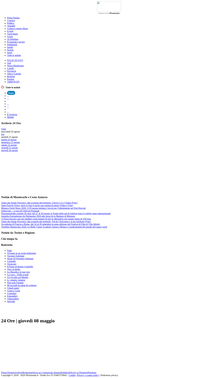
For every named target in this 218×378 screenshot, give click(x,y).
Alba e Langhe (14, 73)
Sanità (10, 47)
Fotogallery (12, 296)
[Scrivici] (8, 112)
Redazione (28, 372)
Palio (9, 250)
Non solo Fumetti (15, 282)
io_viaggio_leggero (16, 280)
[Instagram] (8, 98)
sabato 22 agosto (9, 145)
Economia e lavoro (16, 42)
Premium (92, 372)
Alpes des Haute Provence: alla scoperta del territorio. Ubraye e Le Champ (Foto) (39, 203)
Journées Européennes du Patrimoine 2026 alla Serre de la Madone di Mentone (38, 216)
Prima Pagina (13, 18)
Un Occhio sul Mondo (17, 277)
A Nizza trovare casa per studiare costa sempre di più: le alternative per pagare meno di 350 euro (46, 219)
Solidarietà (12, 44)
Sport (9, 52)
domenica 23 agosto (10, 142)
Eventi (10, 31)
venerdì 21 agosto (9, 147)
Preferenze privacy (109, 375)
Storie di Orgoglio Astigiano (20, 258)
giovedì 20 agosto (9, 150)
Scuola (10, 50)
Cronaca (11, 20)
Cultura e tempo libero (17, 28)
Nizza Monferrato (15, 65)
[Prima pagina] (2, 87)
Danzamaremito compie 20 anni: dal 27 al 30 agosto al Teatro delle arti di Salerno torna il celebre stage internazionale (56, 213)
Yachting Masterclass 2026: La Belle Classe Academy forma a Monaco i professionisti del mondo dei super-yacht (54, 227)
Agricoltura (12, 34)
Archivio (12, 114)
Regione (11, 76)
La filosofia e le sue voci (18, 272)
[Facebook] (8, 95)
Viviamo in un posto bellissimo (21, 253)
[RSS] (8, 106)
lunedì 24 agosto (9, 139)
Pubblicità (65, 372)
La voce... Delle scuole (18, 274)
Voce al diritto (13, 269)
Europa (10, 79)
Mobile (10, 117)
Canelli (10, 68)
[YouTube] (8, 104)
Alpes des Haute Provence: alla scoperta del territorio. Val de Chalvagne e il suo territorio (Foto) (46, 221)
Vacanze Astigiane (15, 256)
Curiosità (11, 261)
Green (10, 36)
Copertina (11, 293)
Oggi (3, 129)
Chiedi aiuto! (13, 288)
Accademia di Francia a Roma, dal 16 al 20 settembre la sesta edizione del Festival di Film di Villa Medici (50, 224)
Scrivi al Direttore (79, 372)
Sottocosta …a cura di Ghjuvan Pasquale (20, 211)
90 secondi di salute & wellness (21, 285)
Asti (9, 63)
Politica (10, 23)
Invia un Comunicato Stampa (47, 372)
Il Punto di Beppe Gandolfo (20, 266)
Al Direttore (12, 39)
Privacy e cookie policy (88, 375)
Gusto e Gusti (13, 290)
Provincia (11, 71)
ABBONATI (13, 82)
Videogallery (13, 298)
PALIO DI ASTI (15, 60)
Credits (72, 375)
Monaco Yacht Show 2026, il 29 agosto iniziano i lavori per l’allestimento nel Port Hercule (43, 208)
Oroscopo (11, 264)
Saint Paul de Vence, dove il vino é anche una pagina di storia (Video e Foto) (37, 205)
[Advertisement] (23, 173)
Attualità (11, 26)
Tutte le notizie (14, 55)
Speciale (11, 301)
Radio (11, 93)
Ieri (2, 134)
